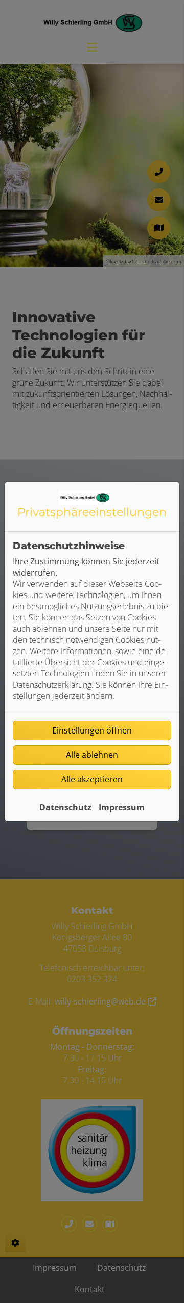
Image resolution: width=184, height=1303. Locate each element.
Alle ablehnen (92, 755)
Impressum (122, 807)
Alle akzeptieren (92, 779)
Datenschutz (65, 807)
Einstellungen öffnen (92, 730)
